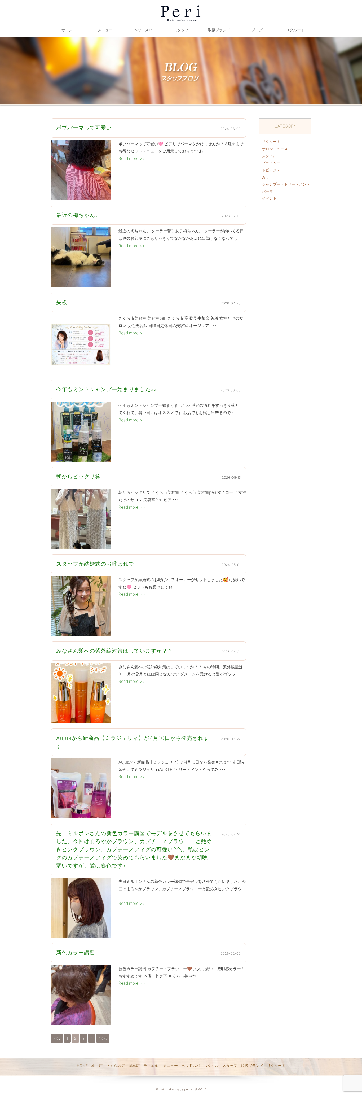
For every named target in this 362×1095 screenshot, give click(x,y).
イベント (269, 198)
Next (103, 1038)
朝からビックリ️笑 (78, 476)
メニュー (105, 30)
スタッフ (181, 30)
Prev (56, 1038)
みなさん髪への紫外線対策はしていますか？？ (114, 650)
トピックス (271, 170)
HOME (82, 1065)
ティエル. (151, 1065)
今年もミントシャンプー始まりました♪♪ (106, 389)
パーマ (267, 191)
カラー (267, 177)
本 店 (97, 1065)
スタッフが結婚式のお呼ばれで (95, 563)
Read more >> (131, 158)
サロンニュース (275, 148)
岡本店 (134, 1065)
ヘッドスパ (143, 30)
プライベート (273, 162)
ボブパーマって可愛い (84, 127)
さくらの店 (115, 1065)
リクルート (295, 30)
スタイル (269, 156)
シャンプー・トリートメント (286, 184)
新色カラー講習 (75, 952)
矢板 (61, 302)
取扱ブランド (219, 30)
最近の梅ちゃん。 (78, 215)
